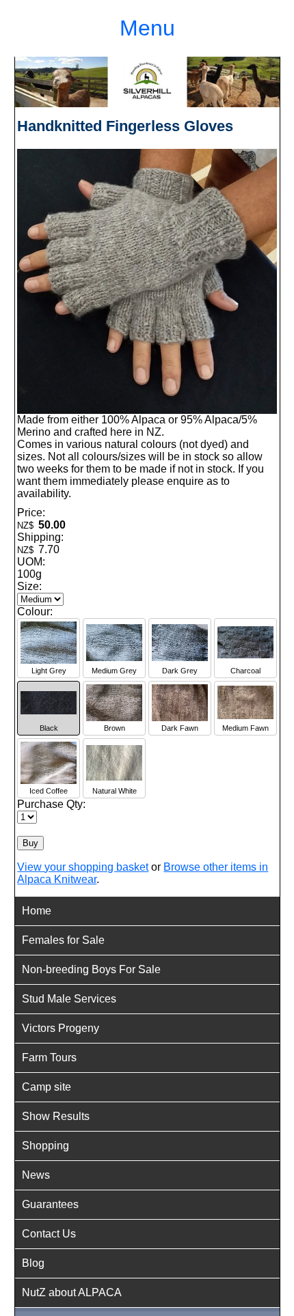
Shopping (45, 1145)
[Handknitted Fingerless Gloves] (146, 410)
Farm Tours (49, 1057)
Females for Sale (63, 940)
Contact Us (49, 1234)
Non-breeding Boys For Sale (91, 969)
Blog (33, 1263)
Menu (147, 28)
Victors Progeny (60, 1028)
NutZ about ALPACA (72, 1292)
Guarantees (50, 1204)
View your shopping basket (82, 867)
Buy (30, 843)
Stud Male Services (69, 999)
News (36, 1175)
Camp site (46, 1087)
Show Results (56, 1116)
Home (36, 910)
